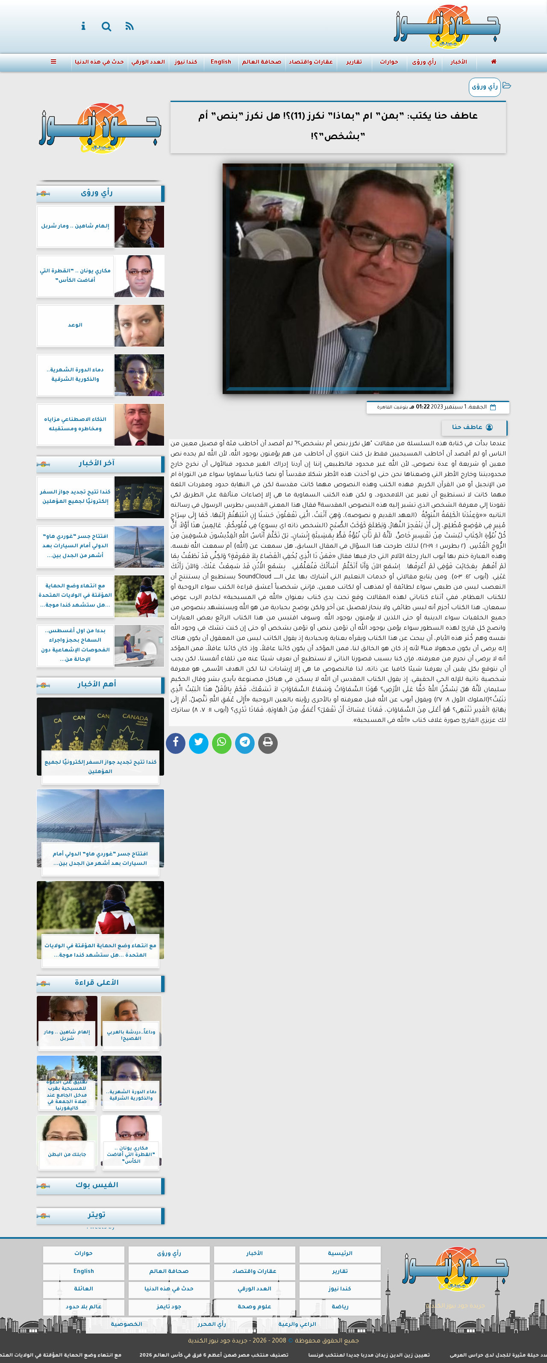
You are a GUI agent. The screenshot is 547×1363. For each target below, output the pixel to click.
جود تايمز (169, 1307)
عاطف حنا (467, 428)
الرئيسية (339, 1254)
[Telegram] (245, 743)
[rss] (130, 27)
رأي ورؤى (424, 63)
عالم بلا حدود (83, 1307)
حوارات (388, 63)
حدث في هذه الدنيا (99, 63)
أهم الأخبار (97, 685)
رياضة (339, 1307)
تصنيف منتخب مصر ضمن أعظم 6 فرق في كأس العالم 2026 (247, 1356)
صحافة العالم (262, 63)
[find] (107, 27)
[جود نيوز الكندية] (100, 126)
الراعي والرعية (297, 1325)
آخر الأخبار (97, 464)
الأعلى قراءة (97, 984)
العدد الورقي (148, 63)
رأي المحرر (211, 1325)
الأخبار (458, 63)
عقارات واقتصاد (311, 63)
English (220, 63)
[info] (83, 27)
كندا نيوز (185, 63)
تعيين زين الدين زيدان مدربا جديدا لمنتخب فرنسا (402, 1356)
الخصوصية (126, 1325)
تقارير (354, 63)
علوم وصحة (254, 1307)
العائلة (83, 1290)
